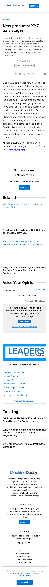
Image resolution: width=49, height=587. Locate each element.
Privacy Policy (25, 575)
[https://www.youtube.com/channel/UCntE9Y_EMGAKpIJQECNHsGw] (29, 542)
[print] (45, 74)
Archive (6, 19)
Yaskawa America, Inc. (14, 395)
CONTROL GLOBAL (24, 556)
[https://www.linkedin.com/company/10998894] (22, 542)
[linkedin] (20, 74)
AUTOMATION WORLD (24, 554)
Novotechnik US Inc (13, 384)
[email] (33, 74)
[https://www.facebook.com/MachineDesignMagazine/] (19, 542)
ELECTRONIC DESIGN (24, 559)
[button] (4, 6)
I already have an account (24, 326)
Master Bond (9, 376)
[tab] (10, 290)
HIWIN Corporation (12, 372)
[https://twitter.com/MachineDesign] (25, 542)
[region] (24, 296)
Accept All (24, 582)
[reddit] (29, 74)
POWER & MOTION (24, 562)
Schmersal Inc (10, 391)
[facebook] (16, 74)
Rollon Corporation (12, 387)
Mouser (7, 380)
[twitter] (24, 74)
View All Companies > (24, 401)
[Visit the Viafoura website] (40, 301)
